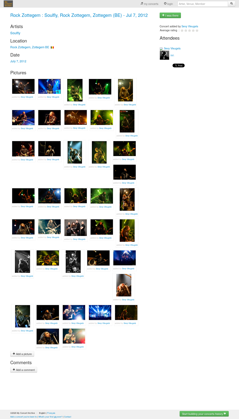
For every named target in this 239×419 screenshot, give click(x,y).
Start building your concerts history (203, 414)
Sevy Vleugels (27, 97)
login (170, 4)
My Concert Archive (8, 4)
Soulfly (15, 32)
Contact (67, 416)
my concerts (150, 4)
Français (51, 412)
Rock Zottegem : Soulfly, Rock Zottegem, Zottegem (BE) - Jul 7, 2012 (79, 15)
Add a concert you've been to (23, 416)
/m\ (172, 55)
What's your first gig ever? (50, 416)
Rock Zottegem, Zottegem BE (29, 47)
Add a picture (23, 354)
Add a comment (25, 370)
